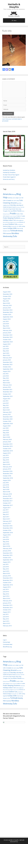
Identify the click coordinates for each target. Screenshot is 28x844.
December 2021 (7, 389)
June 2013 (6, 616)
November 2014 (7, 580)
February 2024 (7, 330)
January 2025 (7, 308)
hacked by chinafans (9, 170)
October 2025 (7, 296)
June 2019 (6, 457)
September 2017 (8, 505)
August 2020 (7, 426)
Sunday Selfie (12, 228)
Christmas (18, 207)
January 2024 (7, 333)
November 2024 (7, 312)
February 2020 (7, 439)
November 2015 (7, 555)
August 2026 (7, 292)
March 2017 (6, 519)
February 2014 (7, 601)
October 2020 (7, 421)
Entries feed (6, 642)
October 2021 (7, 394)
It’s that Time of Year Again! (11, 175)
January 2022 (7, 387)
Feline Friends (17, 211)
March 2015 (6, 573)
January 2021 (7, 414)
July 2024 (6, 321)
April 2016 (6, 544)
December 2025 (7, 294)
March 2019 (6, 464)
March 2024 (6, 328)
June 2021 (6, 403)
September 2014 (8, 585)
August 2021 (7, 398)
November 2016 (7, 528)
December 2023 (7, 335)
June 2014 (6, 591)
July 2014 (6, 589)
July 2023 (6, 346)
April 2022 (6, 380)
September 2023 (8, 342)
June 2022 (6, 376)
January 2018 (7, 496)
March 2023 (6, 355)
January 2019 (7, 469)
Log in (5, 640)
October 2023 (7, 339)
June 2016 (6, 539)
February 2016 (7, 548)
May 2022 (6, 378)
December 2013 (7, 605)
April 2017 (6, 517)
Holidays (5, 220)
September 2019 (8, 451)
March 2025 (6, 303)
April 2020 (6, 435)
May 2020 (6, 432)
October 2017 (7, 503)
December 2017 (7, 498)
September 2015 (8, 560)
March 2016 (6, 546)
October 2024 (7, 314)
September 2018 (8, 478)
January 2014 (7, 603)
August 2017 (7, 507)
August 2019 (7, 453)
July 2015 (6, 564)
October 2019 (7, 448)
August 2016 (7, 535)
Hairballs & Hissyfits (14, 5)
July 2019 (6, 455)
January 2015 (7, 576)
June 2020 (6, 430)
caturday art (19, 205)
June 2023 (6, 348)
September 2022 (8, 369)
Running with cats (14, 226)
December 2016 (7, 526)
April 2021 (6, 408)
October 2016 (7, 530)
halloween (23, 218)
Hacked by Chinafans (9, 172)
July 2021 (6, 401)
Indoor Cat (12, 220)
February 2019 (7, 467)
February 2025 (7, 305)
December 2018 (7, 471)
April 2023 (6, 353)
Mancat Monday (6, 222)
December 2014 (7, 578)
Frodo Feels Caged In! (9, 177)
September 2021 (8, 396)
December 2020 (7, 417)
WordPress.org (7, 647)
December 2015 (7, 553)
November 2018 (7, 473)
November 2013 (7, 607)
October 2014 (7, 582)
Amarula (7, 194)
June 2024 (6, 323)
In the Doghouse (19, 220)
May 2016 (6, 541)
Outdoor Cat (12, 224)
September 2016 (8, 532)
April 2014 (6, 596)
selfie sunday (22, 226)
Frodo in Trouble (21, 216)
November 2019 (7, 446)
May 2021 (6, 405)
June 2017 (6, 512)
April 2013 (6, 621)
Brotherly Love (11, 197)
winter (9, 233)
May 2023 (6, 351)
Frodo (13, 213)
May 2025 (6, 301)
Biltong (13, 194)
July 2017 (6, 510)
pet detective (20, 224)
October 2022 (7, 367)
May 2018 (6, 487)
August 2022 (7, 371)
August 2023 (7, 344)
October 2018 (7, 476)
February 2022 (7, 385)
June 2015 (6, 567)
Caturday (13, 205)
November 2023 (7, 337)
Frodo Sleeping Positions (11, 218)
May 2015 (6, 569)
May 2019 (6, 460)
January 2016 (7, 551)
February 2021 (7, 412)
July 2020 (6, 428)
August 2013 (7, 612)
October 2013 (7, 610)
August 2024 (7, 319)
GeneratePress (14, 841)
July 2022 (6, 373)
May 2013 (6, 619)
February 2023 (7, 358)
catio (20, 197)
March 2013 (6, 623)
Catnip (17, 200)
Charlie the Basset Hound (9, 207)
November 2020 (7, 419)
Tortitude (14, 230)
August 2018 (7, 480)
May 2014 (6, 594)
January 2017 (7, 523)
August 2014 (7, 587)
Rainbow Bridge (7, 226)
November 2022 (7, 364)
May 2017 (6, 514)
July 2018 (6, 482)
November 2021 (7, 392)
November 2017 (7, 501)
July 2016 (6, 537)
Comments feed (7, 644)
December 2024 (7, 310)
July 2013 (6, 614)
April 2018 (6, 489)
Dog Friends (12, 209)
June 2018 (6, 485)
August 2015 (7, 562)
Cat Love (13, 200)
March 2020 (6, 437)
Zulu (15, 236)
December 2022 (7, 362)
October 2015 (7, 557)
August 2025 (7, 299)
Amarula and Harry (9, 179)
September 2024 (8, 317)
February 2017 (7, 521)
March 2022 (6, 383)
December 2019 (7, 444)
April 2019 (6, 462)
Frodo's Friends (12, 216)
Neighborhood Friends (14, 222)
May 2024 (6, 326)
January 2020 (7, 442)
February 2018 (7, 494)
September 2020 (8, 423)
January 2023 (7, 360)
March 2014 (6, 598)
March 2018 (6, 492)
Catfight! (17, 197)
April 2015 (6, 571)
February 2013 (7, 626)
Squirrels (5, 228)
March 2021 (6, 410)
